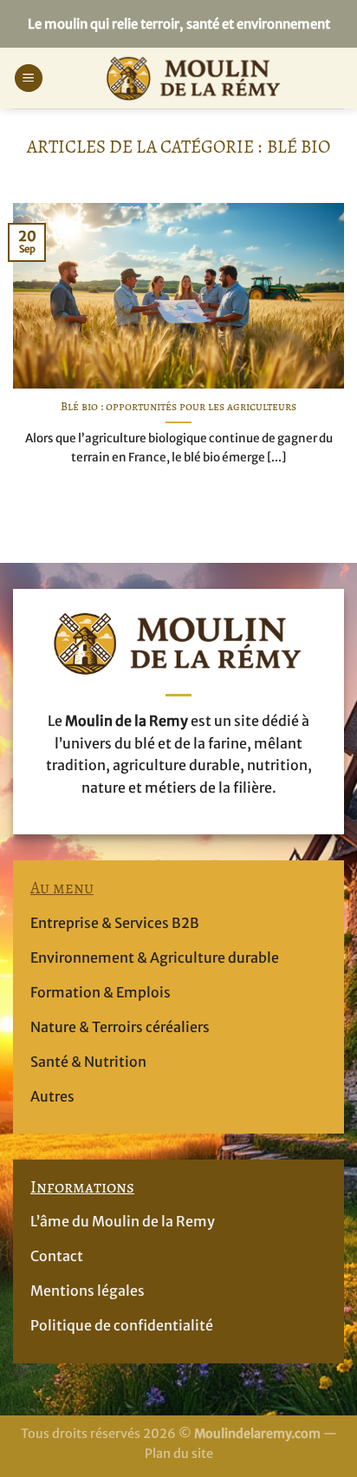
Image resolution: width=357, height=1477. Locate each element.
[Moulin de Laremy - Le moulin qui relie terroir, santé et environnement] (193, 78)
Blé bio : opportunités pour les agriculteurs (178, 407)
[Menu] (28, 78)
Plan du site (179, 1453)
